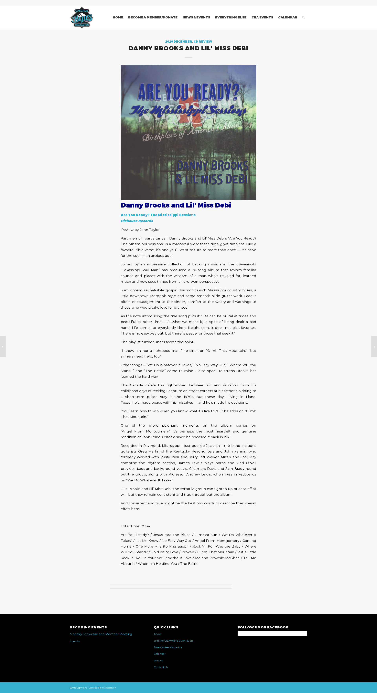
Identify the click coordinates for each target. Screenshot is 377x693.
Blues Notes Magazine (168, 647)
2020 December (178, 42)
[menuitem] (118, 17)
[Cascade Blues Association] (82, 17)
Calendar (160, 653)
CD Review (203, 42)
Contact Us (161, 667)
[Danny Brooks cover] (188, 132)
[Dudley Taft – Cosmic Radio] (374, 346)
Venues (158, 660)
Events (75, 641)
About (158, 633)
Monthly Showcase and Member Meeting (101, 634)
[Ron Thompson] (3, 346)
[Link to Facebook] (304, 3)
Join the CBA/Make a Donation (173, 640)
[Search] (303, 17)
